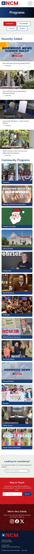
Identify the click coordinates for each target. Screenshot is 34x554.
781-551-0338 (5, 545)
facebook (17, 521)
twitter (22, 521)
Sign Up (27, 494)
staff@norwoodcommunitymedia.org (11, 547)
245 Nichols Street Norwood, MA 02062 (7, 541)
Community (10, 24)
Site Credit (24, 550)
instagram (12, 521)
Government (23, 24)
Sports (22, 28)
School (12, 28)
